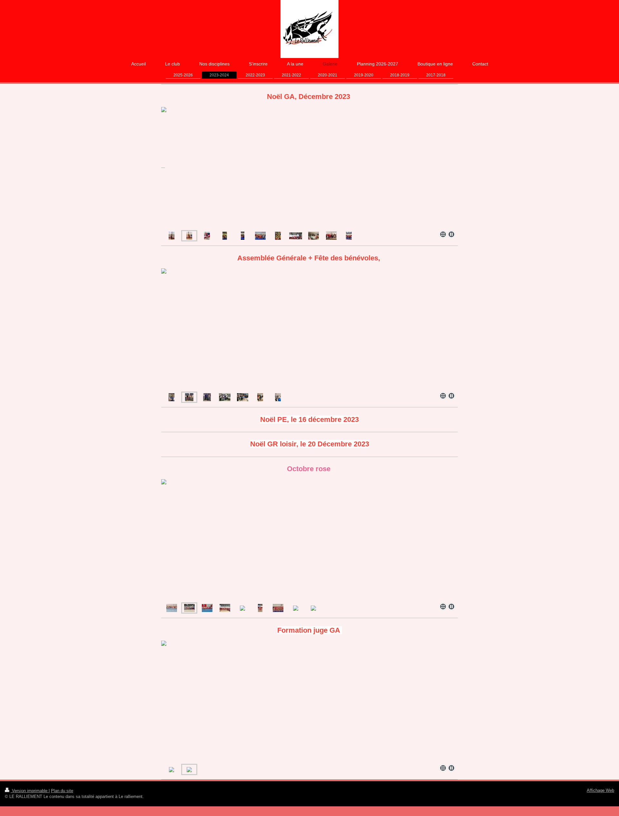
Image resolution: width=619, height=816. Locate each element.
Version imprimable (30, 790)
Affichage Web (600, 790)
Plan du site (62, 790)
